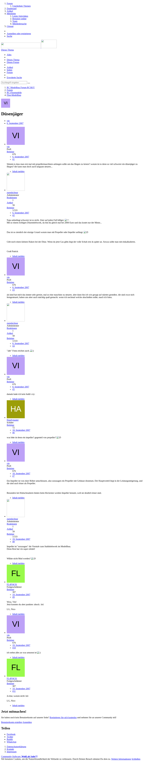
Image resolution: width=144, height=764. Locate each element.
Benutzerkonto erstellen (11, 722)
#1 (13, 159)
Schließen (136, 759)
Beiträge (10, 151)
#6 (13, 432)
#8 (13, 541)
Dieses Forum (13, 62)
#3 (13, 290)
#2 (13, 215)
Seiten (9, 70)
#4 (13, 346)
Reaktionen (12, 197)
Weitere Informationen (121, 759)
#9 (13, 597)
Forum (10, 72)
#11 (14, 691)
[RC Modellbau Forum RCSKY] (29, 47)
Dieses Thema (13, 60)
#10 (14, 648)
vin (8, 121)
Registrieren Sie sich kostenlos (63, 717)
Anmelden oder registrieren (19, 33)
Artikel (10, 67)
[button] (11, 734)
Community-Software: (19, 756)
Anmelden (27, 722)
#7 (13, 476)
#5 (13, 389)
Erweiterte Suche (14, 77)
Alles (9, 54)
